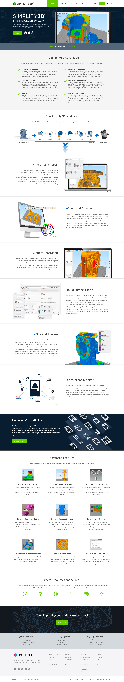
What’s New (70, 46)
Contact (89, 679)
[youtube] (29, 669)
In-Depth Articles (85, 662)
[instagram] (22, 669)
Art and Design (68, 659)
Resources (75, 3)
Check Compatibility (20, 441)
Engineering (68, 657)
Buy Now (51, 662)
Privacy (77, 679)
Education (67, 664)
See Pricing (62, 623)
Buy (102, 3)
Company (93, 3)
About (83, 679)
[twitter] (26, 669)
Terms (71, 679)
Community (84, 669)
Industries (63, 3)
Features (51, 659)
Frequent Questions (86, 657)
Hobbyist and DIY (69, 662)
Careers (99, 659)
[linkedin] (19, 669)
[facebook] (15, 669)
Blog (84, 3)
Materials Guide (85, 667)
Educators (99, 664)
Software (52, 3)
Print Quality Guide (86, 664)
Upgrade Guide (53, 664)
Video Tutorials (85, 659)
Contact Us (100, 667)
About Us (99, 657)
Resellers (99, 662)
